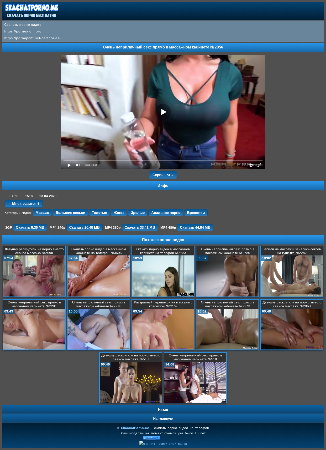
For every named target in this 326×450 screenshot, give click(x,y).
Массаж (42, 213)
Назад (163, 409)
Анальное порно (165, 213)
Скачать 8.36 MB (30, 227)
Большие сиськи (70, 213)
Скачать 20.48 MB (84, 227)
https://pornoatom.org (23, 31)
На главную (163, 418)
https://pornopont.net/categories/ (32, 38)
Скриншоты (163, 175)
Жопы (119, 213)
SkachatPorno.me (135, 428)
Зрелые (138, 213)
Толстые (99, 213)
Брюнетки (196, 213)
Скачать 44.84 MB (195, 227)
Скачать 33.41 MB (140, 227)
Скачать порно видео (23, 24)
